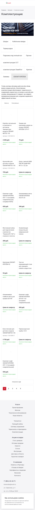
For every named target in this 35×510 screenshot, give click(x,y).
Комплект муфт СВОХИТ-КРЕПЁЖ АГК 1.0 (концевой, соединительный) (8, 364)
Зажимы (6, 77)
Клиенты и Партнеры (17, 465)
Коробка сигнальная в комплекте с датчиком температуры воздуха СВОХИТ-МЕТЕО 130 (9, 128)
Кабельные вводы (18, 41)
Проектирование (17, 407)
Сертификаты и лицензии (18, 470)
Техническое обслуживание (17, 413)
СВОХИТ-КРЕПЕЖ (19, 77)
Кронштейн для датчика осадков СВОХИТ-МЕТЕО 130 (9, 163)
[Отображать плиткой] (25, 103)
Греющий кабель (17, 424)
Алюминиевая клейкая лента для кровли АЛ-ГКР (9, 296)
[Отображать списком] (28, 103)
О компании (17, 462)
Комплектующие (17, 432)
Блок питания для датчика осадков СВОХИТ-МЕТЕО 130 (9, 331)
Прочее (28, 55)
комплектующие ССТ (10, 62)
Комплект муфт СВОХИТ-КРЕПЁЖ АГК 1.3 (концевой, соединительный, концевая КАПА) (8, 197)
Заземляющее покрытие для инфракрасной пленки (23, 231)
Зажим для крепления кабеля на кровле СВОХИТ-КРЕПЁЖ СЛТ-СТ (25, 126)
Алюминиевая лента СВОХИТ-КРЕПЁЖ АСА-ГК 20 (25, 195)
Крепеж (29, 69)
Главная (3, 10)
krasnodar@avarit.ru (10, 484)
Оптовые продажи (17, 443)
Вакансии (17, 473)
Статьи (17, 448)
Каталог (10, 10)
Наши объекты (17, 415)
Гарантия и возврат (17, 456)
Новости (17, 446)
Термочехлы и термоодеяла (17, 429)
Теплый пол (17, 421)
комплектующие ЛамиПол (12, 69)
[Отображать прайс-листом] (31, 103)
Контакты (17, 475)
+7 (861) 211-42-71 (9, 481)
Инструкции (17, 451)
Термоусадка (8, 48)
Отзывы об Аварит (17, 467)
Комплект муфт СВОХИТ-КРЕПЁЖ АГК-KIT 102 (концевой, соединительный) (24, 298)
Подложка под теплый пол (12, 55)
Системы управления (17, 426)
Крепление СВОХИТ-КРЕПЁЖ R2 (9, 263)
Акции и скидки (17, 437)
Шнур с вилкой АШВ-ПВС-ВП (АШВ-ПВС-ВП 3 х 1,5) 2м (25, 163)
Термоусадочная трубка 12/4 (24, 330)
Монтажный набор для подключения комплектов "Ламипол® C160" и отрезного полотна (9, 232)
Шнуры (5, 41)
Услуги (17, 404)
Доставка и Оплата (17, 454)
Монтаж (17, 410)
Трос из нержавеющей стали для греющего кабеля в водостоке (25, 265)
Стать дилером (17, 440)
